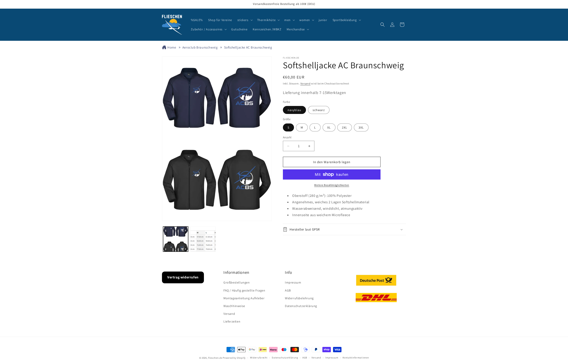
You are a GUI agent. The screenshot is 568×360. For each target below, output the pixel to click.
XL (329, 127)
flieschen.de (215, 357)
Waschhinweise (234, 306)
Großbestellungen (236, 282)
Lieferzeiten (231, 321)
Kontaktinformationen (356, 357)
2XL (344, 127)
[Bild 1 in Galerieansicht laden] (175, 239)
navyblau (294, 110)
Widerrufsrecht (259, 357)
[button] (244, 20)
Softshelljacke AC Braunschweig (248, 47)
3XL (361, 127)
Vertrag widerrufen (183, 277)
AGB (288, 290)
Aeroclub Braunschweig (200, 47)
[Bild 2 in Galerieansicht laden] (202, 239)
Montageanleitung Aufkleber (244, 298)
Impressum (293, 282)
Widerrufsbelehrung (299, 298)
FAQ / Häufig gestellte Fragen (244, 290)
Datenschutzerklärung (301, 306)
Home (171, 47)
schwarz (319, 110)
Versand (305, 83)
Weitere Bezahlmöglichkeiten (331, 185)
